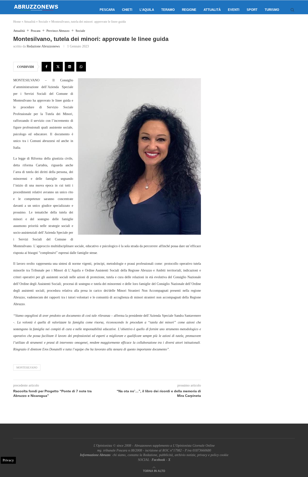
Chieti (127, 10)
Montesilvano (26, 367)
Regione (189, 10)
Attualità (212, 10)
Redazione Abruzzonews (43, 46)
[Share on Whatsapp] (81, 66)
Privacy (8, 460)
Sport (252, 10)
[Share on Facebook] (46, 66)
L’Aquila (147, 10)
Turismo (272, 10)
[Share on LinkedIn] (69, 66)
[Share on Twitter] (58, 66)
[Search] (292, 9)
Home (17, 21)
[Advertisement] (254, 77)
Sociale (43, 21)
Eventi (233, 10)
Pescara (107, 10)
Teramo (168, 10)
